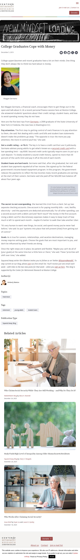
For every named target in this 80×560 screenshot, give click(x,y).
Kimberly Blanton (13, 282)
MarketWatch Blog (10, 396)
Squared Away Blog (9, 323)
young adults (19, 310)
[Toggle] (77, 3)
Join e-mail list (56, 545)
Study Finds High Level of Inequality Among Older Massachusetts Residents (37, 454)
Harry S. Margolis (25, 459)
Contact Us (75, 7)
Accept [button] (52, 556)
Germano (34, 121)
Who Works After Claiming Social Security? (23, 517)
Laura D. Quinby (28, 522)
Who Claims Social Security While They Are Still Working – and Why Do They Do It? (40, 390)
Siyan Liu (17, 522)
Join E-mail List (64, 7)
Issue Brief (7, 522)
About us (35, 545)
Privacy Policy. (42, 556)
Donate (74, 12)
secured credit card (60, 148)
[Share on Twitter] (72, 53)
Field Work (6, 297)
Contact (44, 545)
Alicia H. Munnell (24, 396)
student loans (32, 310)
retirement (6, 310)
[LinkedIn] (76, 53)
